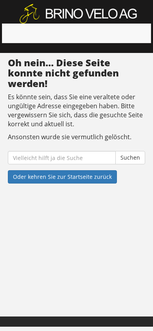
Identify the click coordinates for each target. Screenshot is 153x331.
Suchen (130, 157)
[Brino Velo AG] (79, 14)
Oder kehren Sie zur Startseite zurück (62, 176)
